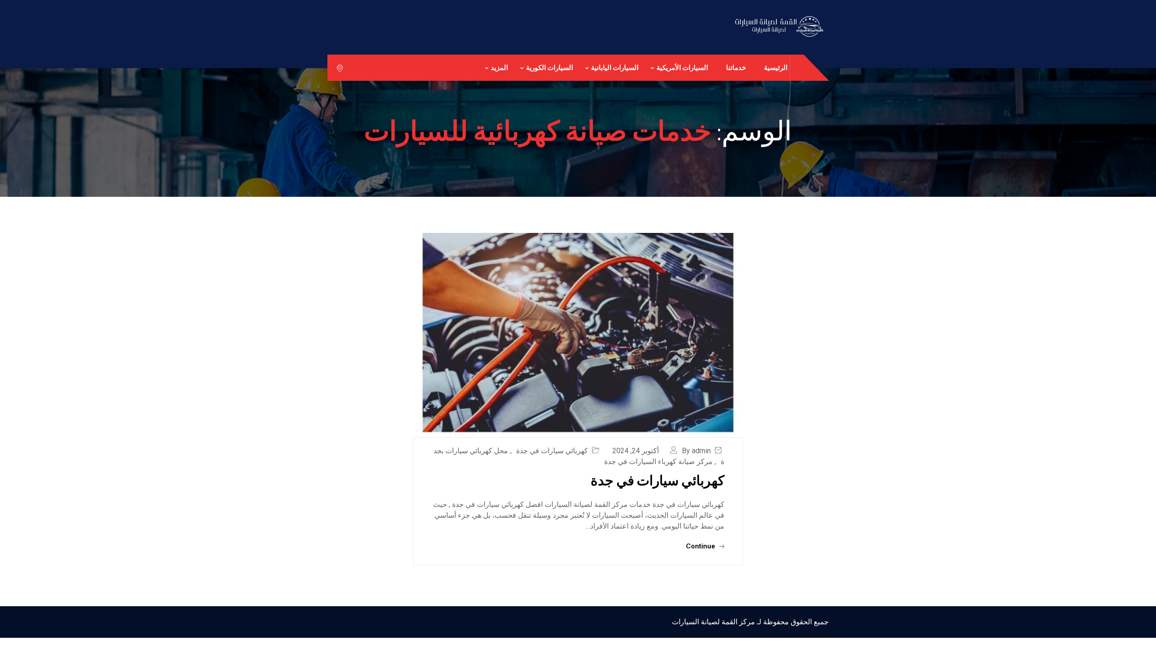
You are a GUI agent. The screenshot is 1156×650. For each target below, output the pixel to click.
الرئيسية (776, 67)
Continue (701, 546)
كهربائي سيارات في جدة (552, 450)
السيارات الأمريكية (682, 67)
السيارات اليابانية (615, 67)
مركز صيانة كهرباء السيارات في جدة (658, 461)
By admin (696, 450)
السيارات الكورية (549, 67)
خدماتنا (736, 67)
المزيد (499, 67)
